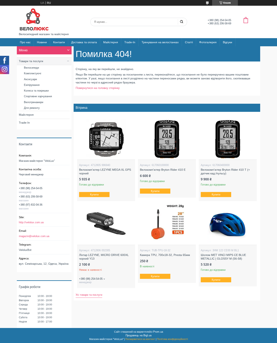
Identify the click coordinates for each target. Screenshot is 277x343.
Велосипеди (31, 67)
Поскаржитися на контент (140, 339)
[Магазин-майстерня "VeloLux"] (34, 19)
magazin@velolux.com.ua (34, 236)
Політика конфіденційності (172, 339)
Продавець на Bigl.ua (138, 335)
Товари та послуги (31, 61)
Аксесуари (30, 79)
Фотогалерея (208, 42)
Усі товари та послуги (89, 294)
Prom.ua (158, 331)
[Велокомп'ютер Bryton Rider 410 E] (167, 139)
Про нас (25, 42)
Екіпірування (32, 84)
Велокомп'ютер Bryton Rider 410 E (163, 169)
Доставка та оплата (84, 42)
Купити (94, 194)
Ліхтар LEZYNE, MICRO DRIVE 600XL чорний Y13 (104, 256)
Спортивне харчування (38, 96)
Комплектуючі (32, 73)
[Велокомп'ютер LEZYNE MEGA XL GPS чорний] (106, 139)
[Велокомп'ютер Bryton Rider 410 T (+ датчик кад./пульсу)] (228, 139)
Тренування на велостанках (160, 42)
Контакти (59, 42)
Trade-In (129, 42)
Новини (42, 42)
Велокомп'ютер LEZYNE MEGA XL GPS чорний (105, 171)
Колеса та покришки (36, 90)
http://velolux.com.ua (31, 222)
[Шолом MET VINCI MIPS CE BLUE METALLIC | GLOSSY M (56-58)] (228, 224)
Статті (189, 42)
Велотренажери (33, 102)
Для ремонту (32, 107)
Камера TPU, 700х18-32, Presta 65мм (165, 255)
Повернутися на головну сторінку (98, 88)
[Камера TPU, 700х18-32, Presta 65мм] (167, 224)
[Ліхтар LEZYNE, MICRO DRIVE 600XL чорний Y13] (106, 224)
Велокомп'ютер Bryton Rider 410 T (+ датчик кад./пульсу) (225, 171)
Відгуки (227, 42)
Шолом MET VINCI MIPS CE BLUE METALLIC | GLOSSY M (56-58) (223, 256)
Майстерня (110, 42)
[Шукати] (181, 22)
